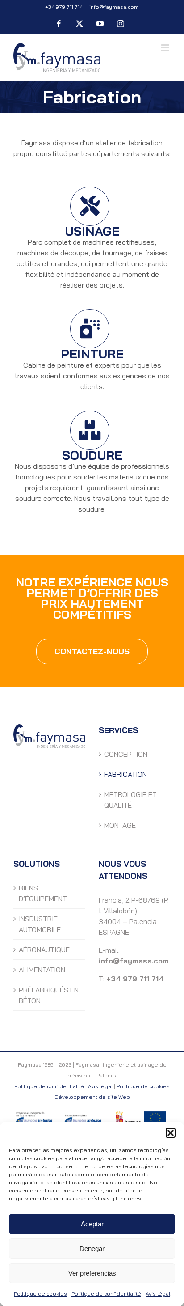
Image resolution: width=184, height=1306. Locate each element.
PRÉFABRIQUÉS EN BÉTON (49, 995)
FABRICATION (125, 774)
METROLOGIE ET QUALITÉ (130, 800)
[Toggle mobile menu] (166, 47)
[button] (170, 1132)
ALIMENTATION (42, 969)
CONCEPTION (125, 754)
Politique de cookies (40, 1293)
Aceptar (92, 1224)
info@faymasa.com (114, 7)
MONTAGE (120, 825)
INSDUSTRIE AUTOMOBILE (40, 924)
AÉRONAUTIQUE (44, 949)
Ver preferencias (92, 1273)
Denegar (92, 1248)
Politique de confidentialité (106, 1293)
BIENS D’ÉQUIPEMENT (43, 893)
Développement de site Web (92, 1097)
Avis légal (158, 1293)
